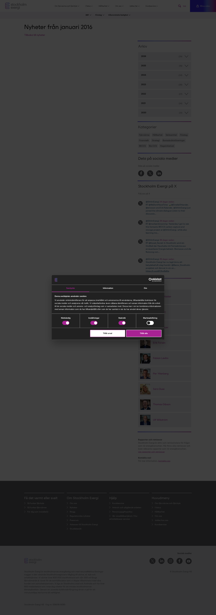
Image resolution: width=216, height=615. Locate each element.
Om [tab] (145, 288)
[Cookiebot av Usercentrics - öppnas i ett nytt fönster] (151, 280)
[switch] (94, 323)
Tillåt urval (107, 333)
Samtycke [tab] (70, 288)
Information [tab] (108, 288)
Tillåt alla (144, 333)
